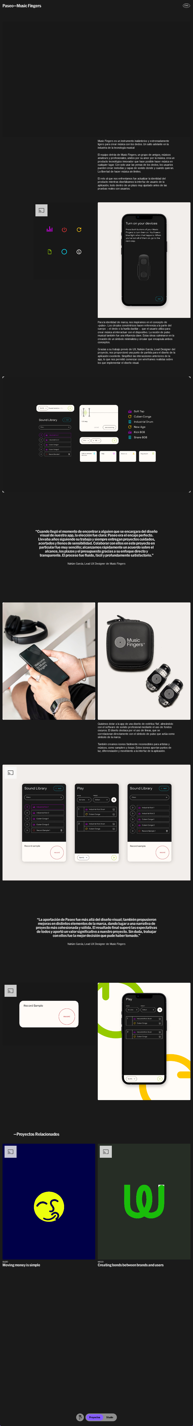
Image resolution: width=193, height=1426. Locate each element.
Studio (109, 1417)
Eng (186, 6)
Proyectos (94, 1417)
